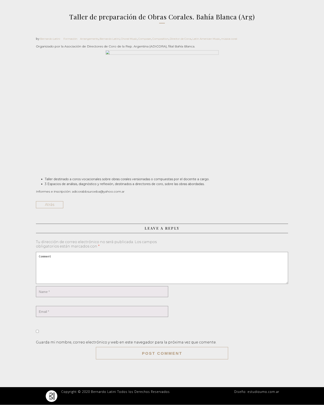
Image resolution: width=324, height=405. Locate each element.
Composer (144, 38)
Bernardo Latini (50, 38)
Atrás (49, 204)
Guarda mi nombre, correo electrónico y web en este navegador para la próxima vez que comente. (126, 342)
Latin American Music (206, 38)
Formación (70, 38)
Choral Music (129, 38)
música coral (229, 38)
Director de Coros (180, 38)
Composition (160, 38)
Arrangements (89, 38)
